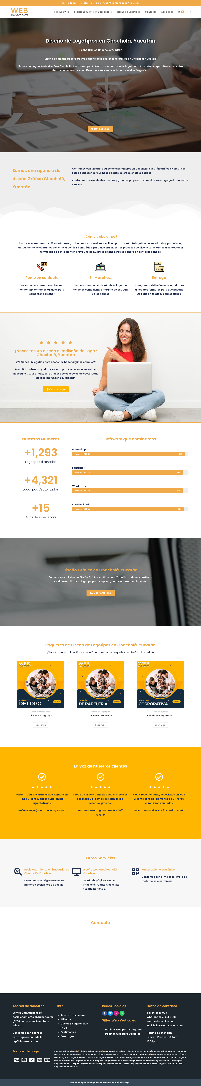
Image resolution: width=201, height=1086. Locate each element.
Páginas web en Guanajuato (89, 1060)
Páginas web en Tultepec (93, 1063)
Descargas (67, 1036)
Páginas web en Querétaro (84, 1057)
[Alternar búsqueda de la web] (190, 12)
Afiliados (65, 1019)
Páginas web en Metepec (140, 1057)
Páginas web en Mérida (141, 1060)
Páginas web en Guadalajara (168, 1060)
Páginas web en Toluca (114, 1051)
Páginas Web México (129, 3)
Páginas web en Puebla (90, 1051)
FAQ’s (64, 1027)
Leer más (41, 725)
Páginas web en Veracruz (164, 1051)
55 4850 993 (112, 3)
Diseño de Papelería (100, 715)
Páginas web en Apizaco (170, 1063)
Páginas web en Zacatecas (119, 1063)
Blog (86, 3)
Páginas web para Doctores (122, 1033)
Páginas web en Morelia (109, 1054)
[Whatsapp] (122, 1013)
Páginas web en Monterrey (164, 1054)
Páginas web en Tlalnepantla (136, 1054)
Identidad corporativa (160, 715)
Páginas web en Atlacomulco (112, 1057)
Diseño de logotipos (40, 711)
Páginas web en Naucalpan (83, 1054)
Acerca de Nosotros (72, 3)
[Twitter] (110, 1013)
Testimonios (68, 1032)
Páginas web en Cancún (117, 1060)
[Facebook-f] (104, 1013)
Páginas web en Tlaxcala (66, 1051)
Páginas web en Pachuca (139, 1051)
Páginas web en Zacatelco (67, 1066)
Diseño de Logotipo (41, 715)
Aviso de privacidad (73, 1015)
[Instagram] (116, 1013)
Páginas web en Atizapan (66, 1063)
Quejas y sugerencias (74, 1023)
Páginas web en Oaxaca (145, 1063)
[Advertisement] (100, 101)
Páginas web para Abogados (123, 1029)
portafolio (96, 3)
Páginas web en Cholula (165, 1057)
